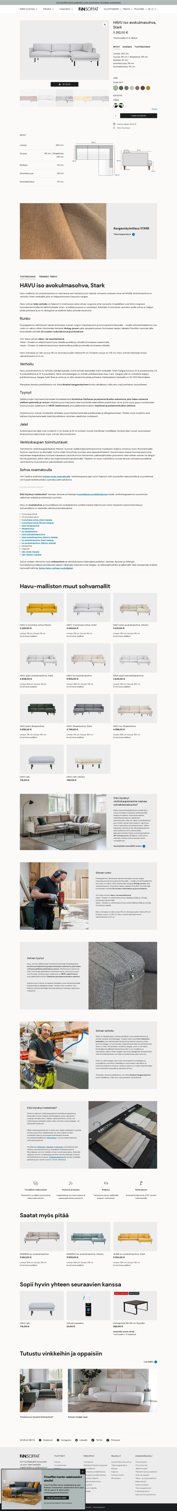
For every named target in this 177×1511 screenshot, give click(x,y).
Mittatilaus (52, 1138)
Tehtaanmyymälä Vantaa (95, 1475)
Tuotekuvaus (142, 46)
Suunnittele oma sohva (121, 1462)
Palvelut (47, 8)
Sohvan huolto (117, 1475)
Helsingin (41, 1147)
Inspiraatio (65, 8)
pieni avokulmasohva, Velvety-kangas (40, 537)
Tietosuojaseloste (143, 1488)
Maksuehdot (140, 1481)
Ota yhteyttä (141, 1465)
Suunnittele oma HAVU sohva (127, 846)
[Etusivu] (88, 9)
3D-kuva (66, 84)
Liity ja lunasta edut (56, 1497)
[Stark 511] (132, 88)
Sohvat (57, 1462)
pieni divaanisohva (30, 525)
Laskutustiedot (142, 1484)
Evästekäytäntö (142, 1491)
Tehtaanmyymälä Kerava (94, 1471)
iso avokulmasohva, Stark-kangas (38, 540)
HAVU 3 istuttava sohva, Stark (82, 625)
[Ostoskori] (152, 8)
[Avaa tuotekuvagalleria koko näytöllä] (105, 24)
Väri (115, 78)
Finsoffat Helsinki (91, 1478)
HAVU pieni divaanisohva (32, 726)
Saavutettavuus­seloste (145, 1494)
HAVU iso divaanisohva (124, 726)
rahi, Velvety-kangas (31, 554)
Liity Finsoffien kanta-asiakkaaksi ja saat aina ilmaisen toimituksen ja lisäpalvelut (88, 2)
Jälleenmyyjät (141, 1468)
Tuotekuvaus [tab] (28, 276)
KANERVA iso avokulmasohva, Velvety (85, 1254)
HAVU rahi (25, 776)
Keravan (59, 1147)
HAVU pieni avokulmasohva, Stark (36, 675)
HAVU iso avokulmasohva (79, 675)
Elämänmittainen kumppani (95, 1465)
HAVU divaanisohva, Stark (79, 726)
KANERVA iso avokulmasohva (34, 1254)
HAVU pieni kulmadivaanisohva (128, 675)
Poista (154, 109)
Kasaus (114, 1468)
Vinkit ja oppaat (142, 1475)
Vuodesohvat (60, 1465)
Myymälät (139, 8)
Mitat (116, 46)
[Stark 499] (126, 88)
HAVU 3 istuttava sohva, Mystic (35, 625)
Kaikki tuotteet (27, 8)
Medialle (87, 1491)
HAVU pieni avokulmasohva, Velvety (130, 625)
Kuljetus (114, 1471)
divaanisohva (28, 528)
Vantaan (49, 1147)
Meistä (126, 8)
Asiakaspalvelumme (57, 1157)
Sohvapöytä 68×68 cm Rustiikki (129, 1323)
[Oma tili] (149, 8)
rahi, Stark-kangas (30, 551)
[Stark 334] (121, 88)
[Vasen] (116, 105)
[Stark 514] (137, 88)
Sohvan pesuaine (75, 1323)
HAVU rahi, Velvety (76, 776)
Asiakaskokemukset (92, 1481)
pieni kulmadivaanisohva (33, 534)
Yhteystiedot (141, 1462)
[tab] (116, 47)
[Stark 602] (143, 88)
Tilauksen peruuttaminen (146, 1471)
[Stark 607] (116, 88)
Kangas (127, 46)
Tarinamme (88, 1462)
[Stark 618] (148, 88)
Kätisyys (117, 95)
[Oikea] (121, 105)
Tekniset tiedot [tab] (48, 276)
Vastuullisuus (89, 1468)
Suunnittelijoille (111, 8)
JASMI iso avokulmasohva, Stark (129, 1254)
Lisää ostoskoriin (138, 115)
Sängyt (57, 1468)
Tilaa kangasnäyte (122, 234)
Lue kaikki (148, 1361)
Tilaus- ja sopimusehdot (146, 1478)
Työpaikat (88, 1484)
